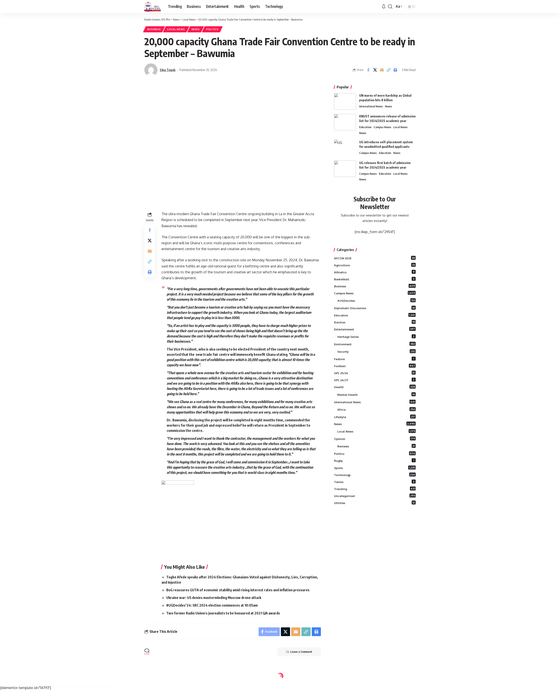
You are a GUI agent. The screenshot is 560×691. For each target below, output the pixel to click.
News (196, 29)
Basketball (374, 279)
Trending (374, 489)
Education (365, 127)
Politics (212, 29)
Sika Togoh (167, 70)
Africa (376, 409)
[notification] (384, 6)
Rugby (374, 460)
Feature (374, 359)
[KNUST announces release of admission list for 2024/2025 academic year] (345, 122)
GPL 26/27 (374, 380)
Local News (176, 29)
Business (154, 29)
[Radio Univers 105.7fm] (152, 6)
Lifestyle (374, 417)
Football (374, 366)
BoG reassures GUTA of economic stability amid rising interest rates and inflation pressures (238, 590)
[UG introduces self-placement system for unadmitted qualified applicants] (345, 148)
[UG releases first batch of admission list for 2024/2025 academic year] (345, 169)
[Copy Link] (388, 69)
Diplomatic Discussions (374, 308)
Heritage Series (376, 337)
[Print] (395, 69)
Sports (374, 468)
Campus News (382, 127)
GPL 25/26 (374, 373)
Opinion (374, 439)
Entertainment (374, 329)
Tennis (374, 482)
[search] (390, 6)
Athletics (374, 272)
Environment (374, 344)
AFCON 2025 (374, 258)
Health (374, 387)
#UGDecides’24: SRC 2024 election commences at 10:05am (212, 605)
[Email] (382, 69)
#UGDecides (376, 300)
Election (374, 322)
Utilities (374, 503)
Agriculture (374, 265)
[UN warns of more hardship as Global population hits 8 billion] (345, 101)
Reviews (376, 446)
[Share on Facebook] (368, 69)
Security (376, 351)
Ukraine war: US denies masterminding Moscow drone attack (213, 597)
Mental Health (376, 394)
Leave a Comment (301, 651)
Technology (374, 475)
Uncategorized (374, 496)
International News (371, 106)
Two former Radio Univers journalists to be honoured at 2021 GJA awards (223, 613)
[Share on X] (375, 69)
